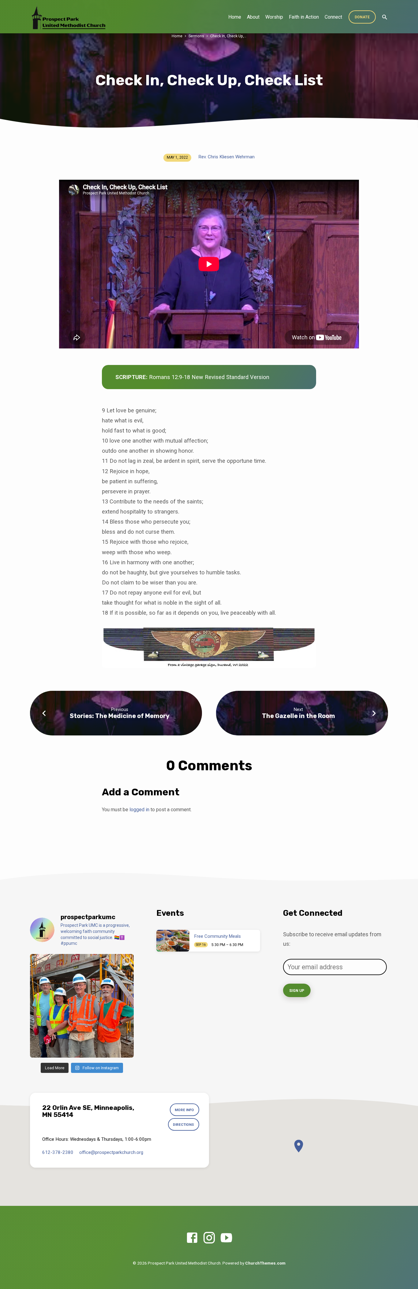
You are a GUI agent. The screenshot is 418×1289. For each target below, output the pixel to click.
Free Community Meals (217, 936)
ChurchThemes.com (265, 1263)
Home (234, 17)
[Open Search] (384, 17)
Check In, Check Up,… (228, 36)
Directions (183, 1124)
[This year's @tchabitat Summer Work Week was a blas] (82, 1006)
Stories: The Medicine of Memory (120, 716)
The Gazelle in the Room (298, 716)
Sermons (196, 36)
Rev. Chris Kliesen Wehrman (226, 157)
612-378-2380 (57, 1152)
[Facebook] (192, 1238)
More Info (184, 1110)
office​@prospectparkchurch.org (111, 1152)
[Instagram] (209, 1238)
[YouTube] (226, 1238)
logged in (139, 809)
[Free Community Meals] (172, 941)
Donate (362, 17)
